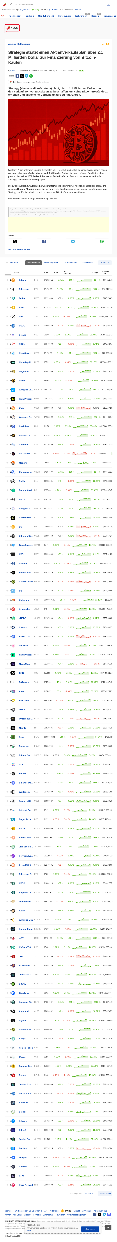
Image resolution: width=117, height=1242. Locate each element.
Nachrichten (15, 16)
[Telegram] (26, 76)
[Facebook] (17, 76)
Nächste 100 (90, 1193)
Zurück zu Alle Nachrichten (19, 44)
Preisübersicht (33, 262)
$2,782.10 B (25, 10)
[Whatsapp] (31, 76)
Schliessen (90, 1229)
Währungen (81, 16)
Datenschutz (48, 1215)
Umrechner (86, 1211)
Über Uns (8, 1211)
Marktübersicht (46, 16)
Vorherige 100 (76, 1193)
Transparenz (109, 16)
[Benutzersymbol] (108, 4)
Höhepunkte (64, 16)
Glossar (27, 1215)
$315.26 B (53, 10)
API (2, 16)
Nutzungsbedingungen (76, 1215)
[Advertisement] (58, 224)
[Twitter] (22, 76)
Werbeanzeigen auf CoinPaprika (28, 1211)
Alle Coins (17, 1215)
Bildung (30, 16)
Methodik (37, 1215)
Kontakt (76, 1211)
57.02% (78, 10)
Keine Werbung (100, 1211)
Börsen (95, 16)
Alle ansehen (105, 1193)
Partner (8, 1215)
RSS (103, 44)
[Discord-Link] (109, 1214)
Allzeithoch (87, 262)
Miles (12, 70)
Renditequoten (51, 262)
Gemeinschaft (70, 262)
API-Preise (54, 1211)
